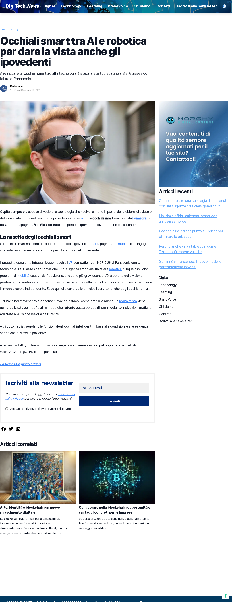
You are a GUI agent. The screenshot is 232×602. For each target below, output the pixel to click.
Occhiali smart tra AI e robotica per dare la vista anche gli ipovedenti (73, 52)
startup (13, 225)
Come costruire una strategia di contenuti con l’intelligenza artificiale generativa (193, 203)
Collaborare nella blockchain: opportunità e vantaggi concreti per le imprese (114, 510)
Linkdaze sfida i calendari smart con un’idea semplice (188, 218)
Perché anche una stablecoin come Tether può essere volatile (187, 249)
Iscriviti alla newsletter (197, 6)
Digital (49, 6)
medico (124, 244)
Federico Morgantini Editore (20, 364)
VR (71, 262)
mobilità (23, 276)
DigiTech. (22, 6)
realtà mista (128, 301)
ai (81, 218)
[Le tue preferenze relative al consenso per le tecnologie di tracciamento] (225, 595)
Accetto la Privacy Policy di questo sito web (39, 409)
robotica (115, 269)
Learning (94, 6)
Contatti (163, 6)
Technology (71, 6)
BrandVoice (118, 6)
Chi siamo (142, 6)
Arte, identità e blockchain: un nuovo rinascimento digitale (30, 510)
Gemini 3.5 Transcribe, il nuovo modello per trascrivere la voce (190, 264)
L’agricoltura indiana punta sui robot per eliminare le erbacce (191, 234)
